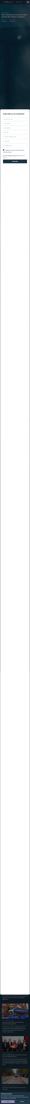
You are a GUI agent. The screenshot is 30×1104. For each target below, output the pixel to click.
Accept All (8, 1101)
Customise (22, 1101)
